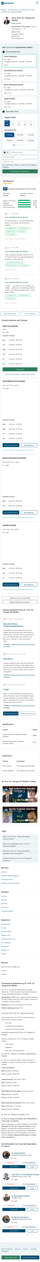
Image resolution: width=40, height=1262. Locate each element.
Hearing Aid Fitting (7, 879)
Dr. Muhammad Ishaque (21, 1196)
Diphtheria (4, 903)
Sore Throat (5, 907)
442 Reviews (16, 36)
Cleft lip (3, 954)
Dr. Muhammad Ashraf (20, 1217)
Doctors (25, 1249)
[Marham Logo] (7, 4)
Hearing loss (5, 950)
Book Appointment (11, 445)
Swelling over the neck (8, 939)
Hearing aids (5, 946)
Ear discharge (5, 924)
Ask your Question (11, 713)
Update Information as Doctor (20, 602)
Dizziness (4, 872)
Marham (3, 10)
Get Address (29, 445)
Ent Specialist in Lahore (27, 10)
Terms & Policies (7, 1249)
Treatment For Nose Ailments (10, 883)
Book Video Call (11, 1257)
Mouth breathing (6, 931)
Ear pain (3, 928)
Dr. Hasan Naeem (18, 1153)
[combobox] (6, 152)
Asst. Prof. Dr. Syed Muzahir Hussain (26, 1174)
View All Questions (28, 713)
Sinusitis (4, 900)
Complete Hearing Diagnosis (10, 876)
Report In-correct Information (20, 598)
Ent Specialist (12, 10)
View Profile (14, 1166)
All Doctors (5, 1251)
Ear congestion (6, 942)
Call (32, 1167)
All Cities (34, 1249)
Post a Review (30, 314)
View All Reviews (10, 314)
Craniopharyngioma (7, 911)
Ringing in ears (6, 935)
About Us (18, 1249)
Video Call (20, 369)
